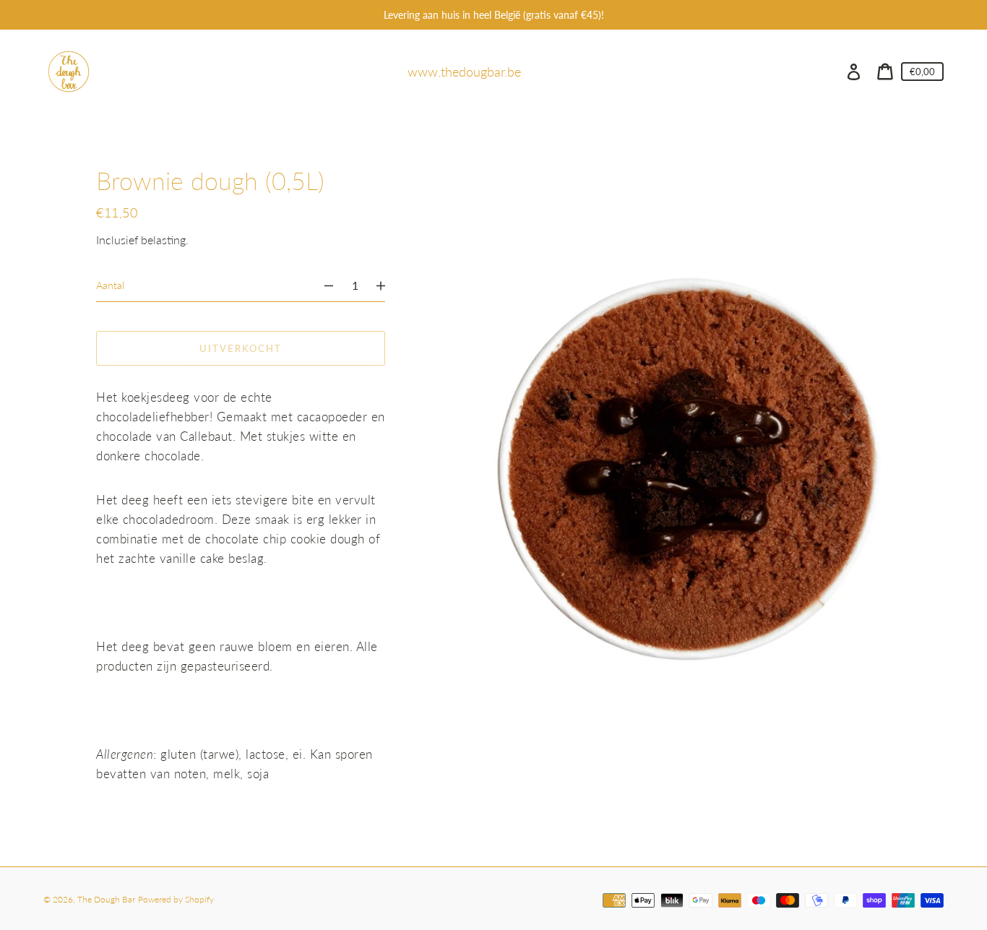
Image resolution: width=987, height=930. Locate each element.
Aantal (110, 285)
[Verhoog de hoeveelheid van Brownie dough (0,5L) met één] (387, 285)
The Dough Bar (106, 899)
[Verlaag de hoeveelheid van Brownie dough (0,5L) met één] (322, 285)
